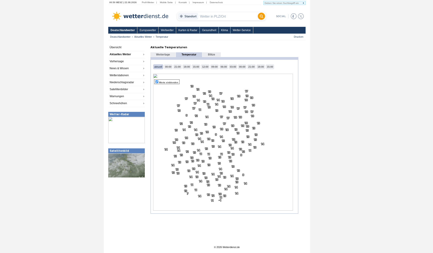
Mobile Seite (166, 2)
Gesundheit (209, 30)
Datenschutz (216, 2)
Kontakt (183, 2)
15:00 (196, 66)
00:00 (168, 66)
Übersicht (115, 47)
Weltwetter (167, 30)
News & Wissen (119, 68)
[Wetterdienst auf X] (301, 16)
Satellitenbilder (119, 89)
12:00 (205, 66)
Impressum (198, 2)
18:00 (187, 66)
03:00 (233, 66)
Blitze (211, 54)
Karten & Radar (187, 30)
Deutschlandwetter (123, 30)
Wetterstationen (119, 75)
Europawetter (148, 30)
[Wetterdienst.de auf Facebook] (294, 16)
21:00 (177, 66)
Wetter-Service (242, 30)
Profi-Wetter (148, 2)
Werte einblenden (168, 82)
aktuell (158, 66)
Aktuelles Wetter (143, 36)
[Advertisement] (126, 212)
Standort (190, 16)
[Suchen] (261, 16)
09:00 (214, 66)
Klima (224, 30)
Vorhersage (117, 61)
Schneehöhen (118, 103)
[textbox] (228, 16)
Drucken (298, 36)
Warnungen (117, 96)
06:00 (224, 66)
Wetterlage (163, 54)
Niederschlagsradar (122, 82)
